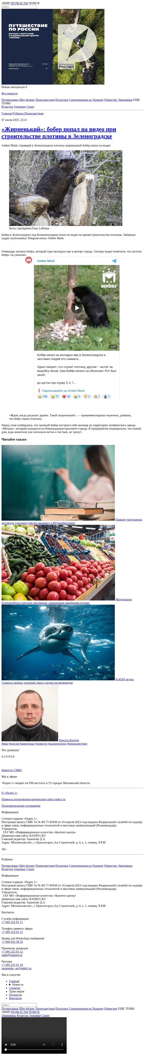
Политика (61, 99)
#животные (27, 743)
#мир (5, 743)
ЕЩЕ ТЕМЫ (126, 1008)
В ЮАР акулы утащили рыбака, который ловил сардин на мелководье (68, 681)
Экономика (125, 99)
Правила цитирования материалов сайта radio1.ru (33, 799)
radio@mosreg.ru (12, 955)
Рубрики (18, 113)
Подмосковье (10, 99)
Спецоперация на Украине (86, 99)
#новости (41, 743)
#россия (14, 743)
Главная (7, 113)
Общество (110, 99)
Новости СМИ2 (12, 770)
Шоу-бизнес (27, 99)
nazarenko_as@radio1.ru (16, 968)
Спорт (30, 106)
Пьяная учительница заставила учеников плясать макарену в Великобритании (72, 521)
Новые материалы (14, 87)
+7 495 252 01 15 (12, 932)
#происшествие (77, 743)
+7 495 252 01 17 (12, 922)
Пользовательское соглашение (21, 805)
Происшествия (45, 99)
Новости (17, 984)
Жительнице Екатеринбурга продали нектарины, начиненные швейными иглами (67, 601)
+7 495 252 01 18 (12, 964)
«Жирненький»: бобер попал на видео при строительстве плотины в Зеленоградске (59, 132)
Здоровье (19, 106)
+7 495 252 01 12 (12, 951)
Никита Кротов (69, 740)
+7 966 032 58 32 (12, 941)
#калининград (57, 743)
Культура (7, 106)
